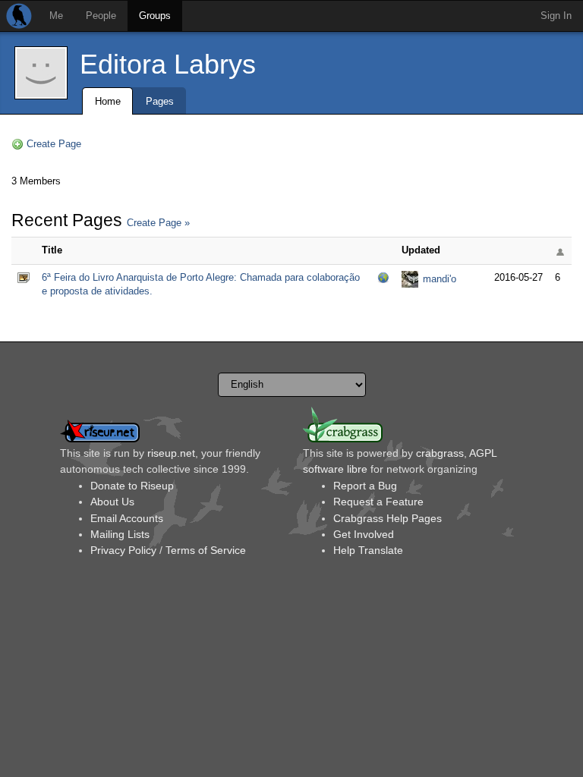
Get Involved (363, 534)
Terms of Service (205, 550)
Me (56, 15)
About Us (112, 501)
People (101, 15)
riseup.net (171, 453)
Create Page (54, 143)
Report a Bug (365, 486)
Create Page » (158, 222)
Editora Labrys (168, 64)
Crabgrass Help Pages (387, 518)
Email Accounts (126, 518)
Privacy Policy (123, 550)
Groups (155, 15)
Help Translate (368, 550)
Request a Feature (378, 501)
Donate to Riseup (132, 486)
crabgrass (440, 453)
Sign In (556, 15)
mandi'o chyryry (439, 280)
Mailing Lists (120, 534)
